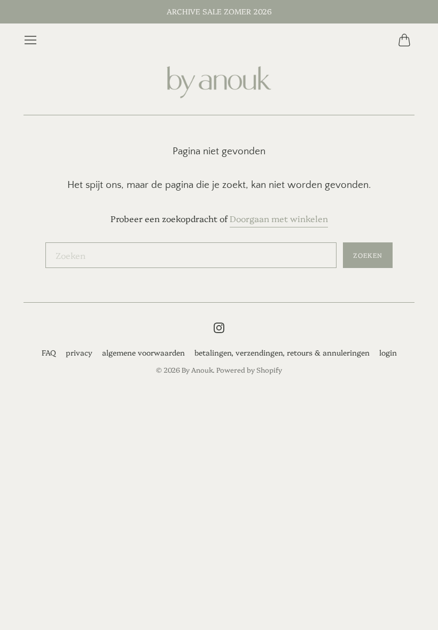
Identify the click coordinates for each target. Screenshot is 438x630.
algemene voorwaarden (143, 352)
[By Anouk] (219, 82)
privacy (79, 352)
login (388, 352)
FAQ (49, 352)
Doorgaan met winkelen (279, 218)
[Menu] (30, 40)
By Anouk (197, 369)
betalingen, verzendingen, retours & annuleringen (282, 352)
